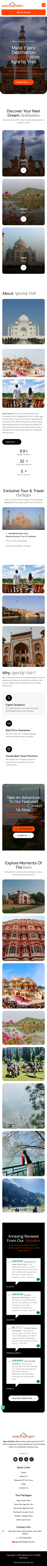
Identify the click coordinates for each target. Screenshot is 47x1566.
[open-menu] (43, 5)
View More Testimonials (22, 1398)
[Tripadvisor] (26, 1459)
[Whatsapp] (31, 1459)
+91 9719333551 (25, 829)
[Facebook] (15, 1459)
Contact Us (22, 835)
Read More (10, 442)
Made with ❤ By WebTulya (23, 1562)
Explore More (22, 525)
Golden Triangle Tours (17, 533)
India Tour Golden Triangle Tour (19, 536)
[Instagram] (21, 1459)
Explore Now (22, 82)
